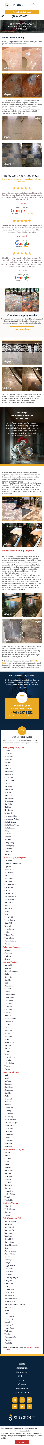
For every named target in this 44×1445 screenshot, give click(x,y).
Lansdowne (9, 1108)
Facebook (22, 1400)
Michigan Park (10, 1301)
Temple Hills (9, 938)
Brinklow (8, 768)
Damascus (8, 786)
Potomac (8, 837)
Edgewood (8, 1257)
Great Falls (8, 1010)
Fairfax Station (10, 995)
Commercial (22, 1371)
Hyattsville (8, 908)
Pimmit (7, 1051)
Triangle (7, 1197)
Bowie (7, 876)
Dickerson (8, 795)
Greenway (8, 1013)
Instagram (14, 1400)
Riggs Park (8, 1322)
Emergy (7, 1263)
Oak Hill (8, 1045)
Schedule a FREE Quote (22, 12)
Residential (22, 1367)
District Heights (10, 896)
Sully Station (9, 1063)
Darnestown (9, 789)
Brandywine (9, 879)
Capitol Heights (10, 884)
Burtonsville (9, 774)
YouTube (14, 1406)
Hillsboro (8, 1105)
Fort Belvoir (9, 1001)
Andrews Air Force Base (13, 864)
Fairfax (7, 992)
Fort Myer (8, 953)
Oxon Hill (8, 923)
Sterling (7, 1137)
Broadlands (9, 1090)
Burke (7, 974)
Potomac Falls (10, 1126)
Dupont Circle (10, 1254)
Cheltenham (9, 887)
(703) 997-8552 (20, 16)
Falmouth (8, 1206)
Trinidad (7, 1334)
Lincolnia (8, 1024)
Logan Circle (9, 1292)
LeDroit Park (9, 1289)
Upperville (8, 1143)
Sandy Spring (9, 843)
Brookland (8, 1236)
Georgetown (9, 1281)
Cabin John (9, 777)
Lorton (7, 1027)
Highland (8, 807)
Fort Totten (8, 1275)
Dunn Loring (9, 986)
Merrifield (8, 1036)
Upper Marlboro (10, 941)
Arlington (8, 950)
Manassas (8, 1179)
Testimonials (22, 1388)
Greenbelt (8, 905)
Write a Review (2, 16)
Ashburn (8, 1081)
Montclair (8, 1182)
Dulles (7, 1096)
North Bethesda (10, 822)
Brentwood (9, 881)
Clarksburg (8, 783)
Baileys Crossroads (11, 971)
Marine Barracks (10, 1295)
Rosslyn (7, 959)
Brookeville (9, 771)
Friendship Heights (11, 1278)
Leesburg (8, 1111)
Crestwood (8, 1248)
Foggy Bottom (10, 1266)
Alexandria (8, 965)
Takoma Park (9, 852)
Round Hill (9, 1131)
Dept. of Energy (10, 1251)
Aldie (6, 1075)
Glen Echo (8, 804)
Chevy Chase (9, 780)
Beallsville (8, 760)
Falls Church (9, 998)
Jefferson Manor (10, 1018)
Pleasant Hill (9, 1319)
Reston (7, 1054)
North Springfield (11, 1042)
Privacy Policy (25, 1431)
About (22, 1380)
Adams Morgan (10, 1221)
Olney (7, 831)
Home (22, 1363)
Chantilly (8, 980)
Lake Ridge (9, 1176)
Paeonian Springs (11, 1123)
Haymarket (8, 1173)
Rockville (8, 840)
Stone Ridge (9, 1140)
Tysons (7, 1066)
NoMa (7, 1310)
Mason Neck (9, 1030)
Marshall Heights (11, 1298)
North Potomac (10, 828)
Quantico (8, 1188)
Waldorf (7, 944)
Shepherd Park (10, 1325)
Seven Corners (10, 1057)
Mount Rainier (10, 920)
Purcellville (9, 1128)
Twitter (29, 1400)
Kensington (9, 810)
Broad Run (8, 1155)
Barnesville (9, 757)
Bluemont (8, 1084)
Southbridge (9, 1191)
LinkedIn (22, 1406)
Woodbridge (9, 1200)
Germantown (9, 801)
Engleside (8, 989)
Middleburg (9, 1117)
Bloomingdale (10, 1227)
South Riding (9, 1134)
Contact (22, 1384)
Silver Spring (9, 846)
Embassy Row (10, 1260)
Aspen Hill (8, 754)
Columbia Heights (11, 1245)
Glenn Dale (9, 902)
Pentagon (8, 956)
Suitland (7, 932)
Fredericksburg (10, 1209)
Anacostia (8, 1224)
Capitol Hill (9, 1239)
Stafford (7, 1215)
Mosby (7, 1039)
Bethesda (8, 763)
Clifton (7, 983)
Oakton (7, 1048)
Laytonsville (9, 813)
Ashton (7, 751)
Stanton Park (9, 1328)
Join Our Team (22, 1392)
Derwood (8, 792)
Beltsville (8, 870)
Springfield (8, 1060)
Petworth (8, 1313)
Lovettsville (9, 1114)
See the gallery (22, 329)
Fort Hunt (8, 1004)
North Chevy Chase (12, 825)
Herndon (8, 1015)
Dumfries (8, 1167)
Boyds (7, 766)
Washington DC (10, 1337)
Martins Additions (11, 816)
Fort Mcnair (9, 1272)
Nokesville (8, 1185)
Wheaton (8, 855)
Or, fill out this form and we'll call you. (22, 716)
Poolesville (8, 834)
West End (8, 1340)
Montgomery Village (12, 819)
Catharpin (8, 1158)
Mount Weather (10, 1120)
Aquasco (8, 867)
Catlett (7, 1161)
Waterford (8, 1146)
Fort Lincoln (9, 1269)
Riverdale (8, 926)
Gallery (22, 1376)
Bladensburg (9, 873)
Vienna (7, 1069)
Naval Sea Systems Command (15, 1304)
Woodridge (8, 1343)
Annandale (8, 968)
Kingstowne (9, 1021)
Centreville (8, 977)
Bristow (7, 1152)
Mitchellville (9, 917)
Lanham (7, 911)
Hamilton (8, 1102)
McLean (7, 1033)
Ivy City (7, 1286)
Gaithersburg (9, 798)
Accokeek (8, 861)
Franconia (8, 1007)
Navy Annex (9, 1307)
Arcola (7, 1078)
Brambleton (9, 1087)
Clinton (7, 890)
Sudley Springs (10, 1194)
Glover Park (9, 1284)
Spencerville (9, 849)
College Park (9, 893)
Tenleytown (9, 1331)
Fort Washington (10, 899)
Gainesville (9, 1170)
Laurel (7, 914)
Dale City (8, 1164)
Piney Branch (9, 1316)
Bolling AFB (9, 1230)
